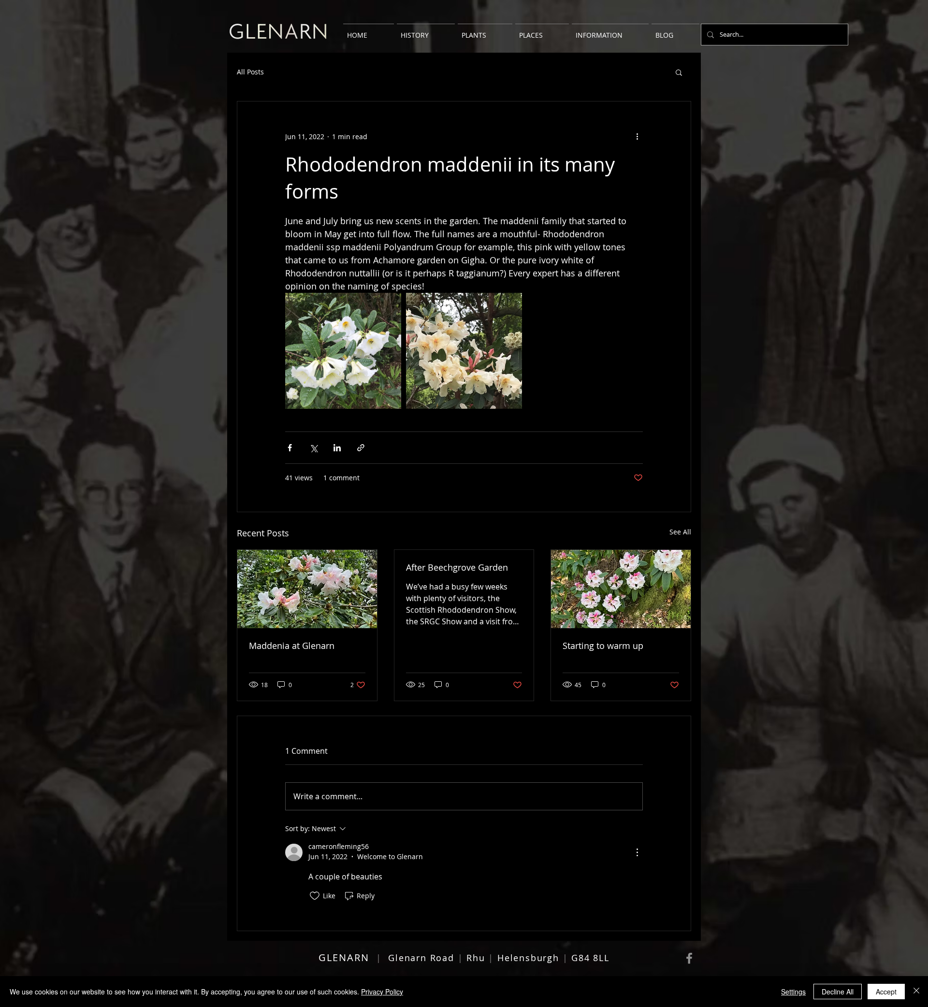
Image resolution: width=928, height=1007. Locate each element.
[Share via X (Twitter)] (313, 447)
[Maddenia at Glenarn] (307, 589)
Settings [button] (793, 991)
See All (680, 531)
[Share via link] (360, 447)
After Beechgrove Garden (457, 567)
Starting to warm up (603, 645)
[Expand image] (343, 351)
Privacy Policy (382, 991)
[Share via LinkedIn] (337, 447)
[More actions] (637, 136)
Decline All (838, 991)
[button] (678, 72)
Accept (886, 991)
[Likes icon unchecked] (314, 896)
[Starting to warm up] (621, 589)
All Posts (250, 71)
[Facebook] (689, 958)
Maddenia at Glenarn (291, 645)
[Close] (916, 991)
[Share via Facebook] (289, 447)
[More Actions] (637, 852)
